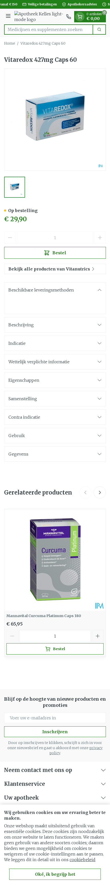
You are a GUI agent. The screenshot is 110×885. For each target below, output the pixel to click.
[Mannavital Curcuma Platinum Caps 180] (55, 560)
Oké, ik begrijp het (55, 874)
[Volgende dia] (100, 492)
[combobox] (48, 29)
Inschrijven (55, 731)
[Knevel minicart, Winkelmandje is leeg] (79, 16)
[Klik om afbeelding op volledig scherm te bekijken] (55, 119)
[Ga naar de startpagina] (39, 16)
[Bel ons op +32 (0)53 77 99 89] (68, 16)
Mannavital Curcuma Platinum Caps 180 (43, 616)
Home (9, 43)
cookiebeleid (82, 859)
